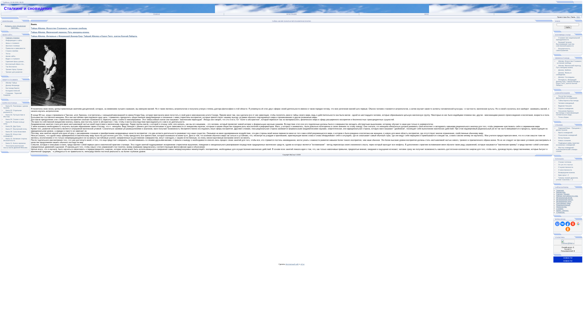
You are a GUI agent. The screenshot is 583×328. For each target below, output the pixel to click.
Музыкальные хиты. (564, 201)
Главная (156, 14)
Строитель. (560, 212)
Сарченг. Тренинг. (563, 194)
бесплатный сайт (292, 264)
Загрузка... (15, 28)
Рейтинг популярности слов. (567, 196)
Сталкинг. (560, 209)
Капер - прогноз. (562, 210)
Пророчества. (561, 207)
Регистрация (291, 14)
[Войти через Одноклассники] (568, 229)
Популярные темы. (563, 203)
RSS (578, 17)
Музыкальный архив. (564, 198)
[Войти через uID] (557, 224)
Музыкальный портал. (564, 199)
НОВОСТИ (567, 258)
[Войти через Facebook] (567, 224)
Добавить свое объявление (15, 26)
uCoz (303, 264)
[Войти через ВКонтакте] (562, 224)
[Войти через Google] (578, 223)
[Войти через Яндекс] (573, 224)
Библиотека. (561, 192)
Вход (426, 14)
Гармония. (560, 190)
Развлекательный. (563, 205)
